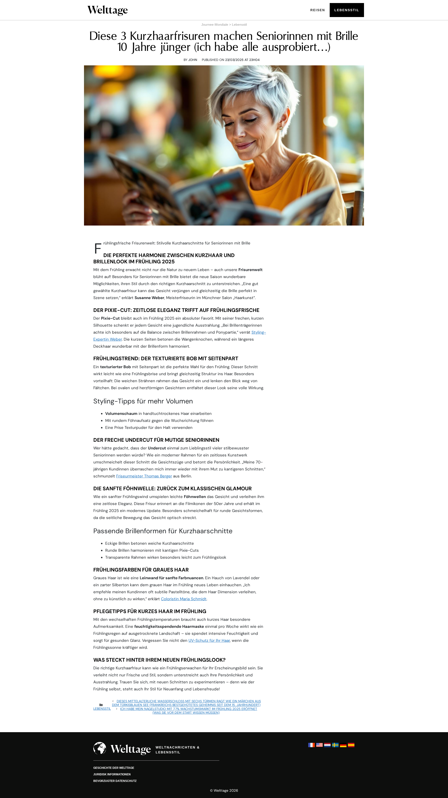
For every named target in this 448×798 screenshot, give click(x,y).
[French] (311, 747)
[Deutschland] (343, 747)
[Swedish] (335, 747)
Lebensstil (346, 10)
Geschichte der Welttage (113, 768)
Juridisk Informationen (112, 774)
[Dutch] (327, 747)
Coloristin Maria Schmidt (183, 598)
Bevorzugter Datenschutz (114, 781)
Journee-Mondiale (214, 24)
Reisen (317, 10)
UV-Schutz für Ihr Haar (209, 640)
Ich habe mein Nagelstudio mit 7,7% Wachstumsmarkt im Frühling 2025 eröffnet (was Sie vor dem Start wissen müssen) (188, 711)
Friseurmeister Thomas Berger (144, 476)
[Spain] (351, 747)
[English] (319, 747)
